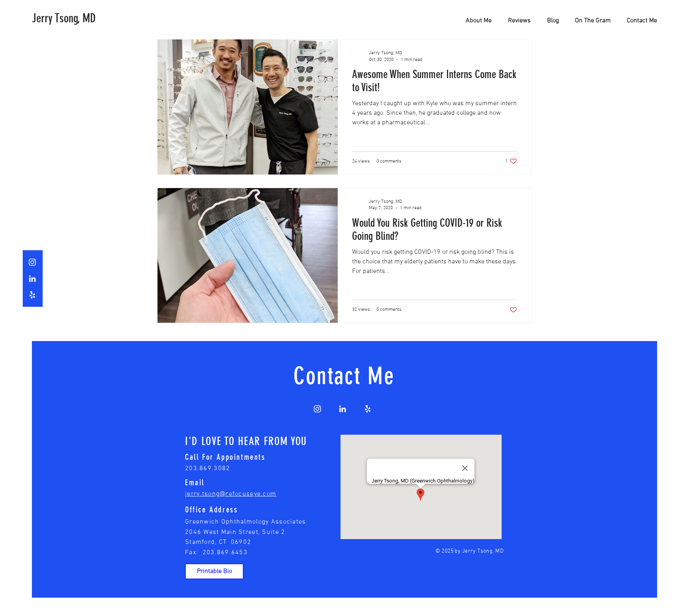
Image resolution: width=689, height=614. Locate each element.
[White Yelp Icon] (32, 295)
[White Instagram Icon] (32, 262)
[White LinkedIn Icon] (32, 278)
